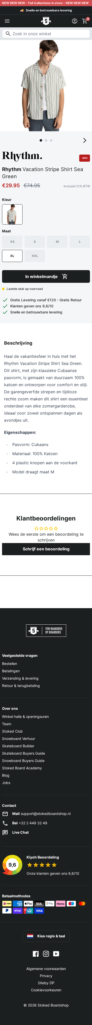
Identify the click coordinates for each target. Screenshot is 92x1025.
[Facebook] (36, 953)
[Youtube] (56, 953)
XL (12, 256)
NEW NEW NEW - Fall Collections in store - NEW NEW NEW (45, 3)
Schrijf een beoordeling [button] (46, 548)
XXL (35, 256)
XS (12, 242)
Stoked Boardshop (53, 1005)
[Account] (75, 21)
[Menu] (7, 21)
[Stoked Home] (46, 21)
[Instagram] (46, 953)
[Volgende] (85, 140)
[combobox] (46, 33)
